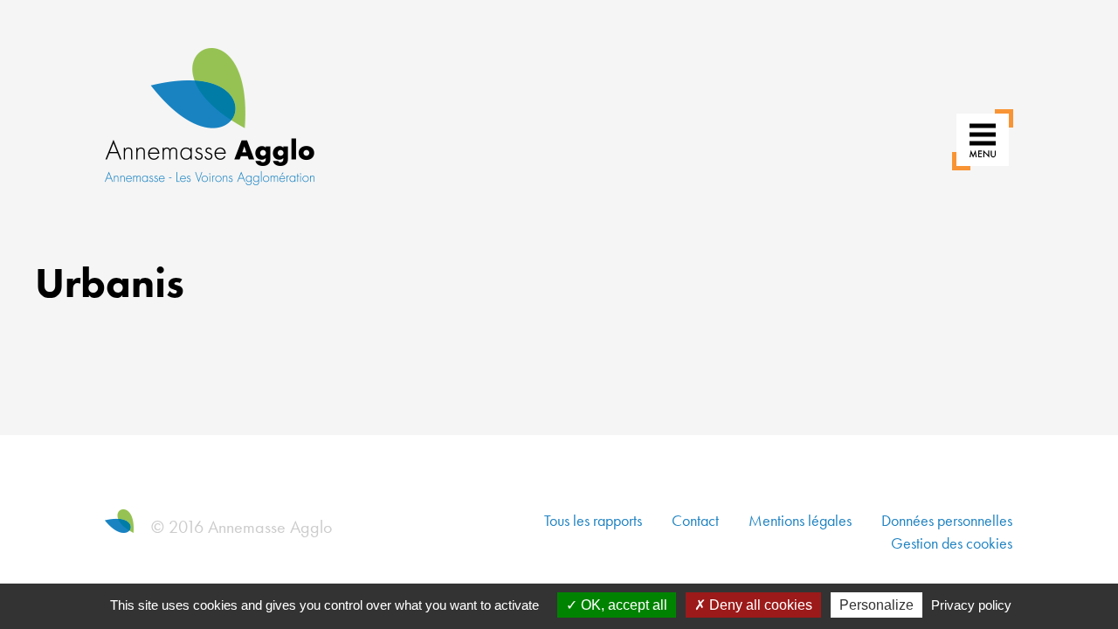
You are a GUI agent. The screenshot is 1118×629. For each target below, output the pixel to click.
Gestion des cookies (951, 543)
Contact (695, 520)
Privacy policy (971, 605)
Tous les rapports (593, 520)
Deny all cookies (759, 605)
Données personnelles (946, 520)
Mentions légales (800, 520)
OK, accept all (622, 605)
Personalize (876, 605)
